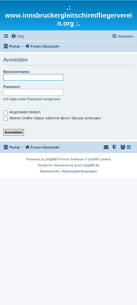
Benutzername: (16, 72)
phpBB (51, 159)
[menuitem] (17, 36)
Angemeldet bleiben (25, 112)
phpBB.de (91, 165)
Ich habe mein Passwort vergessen (32, 99)
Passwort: (12, 87)
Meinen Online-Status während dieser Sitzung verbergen (55, 118)
